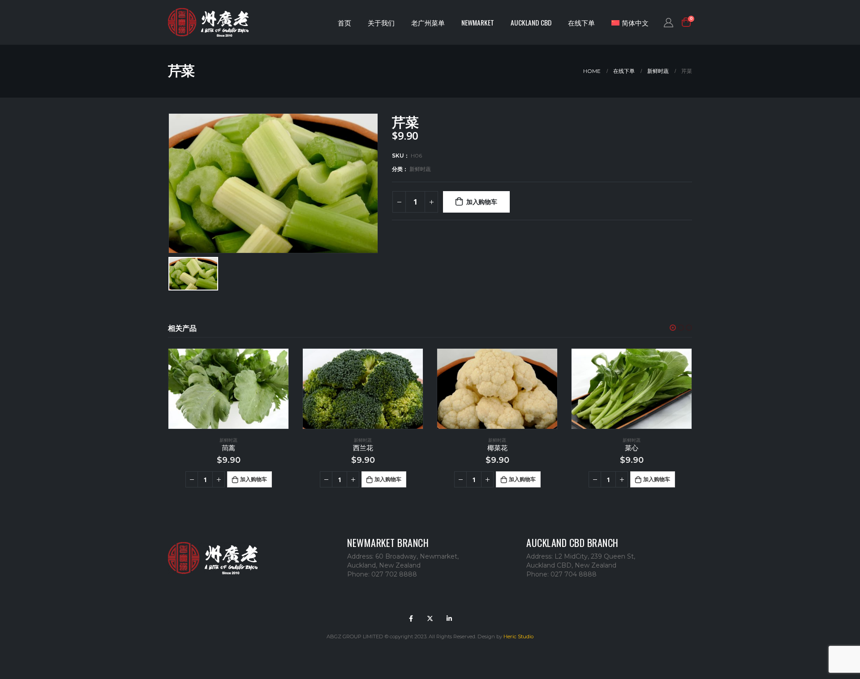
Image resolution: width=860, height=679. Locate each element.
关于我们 (381, 22)
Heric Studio (518, 636)
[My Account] (668, 22)
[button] (673, 327)
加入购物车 (481, 201)
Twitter (430, 618)
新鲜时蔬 (420, 169)
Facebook (410, 618)
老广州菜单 (428, 22)
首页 (344, 22)
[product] (228, 389)
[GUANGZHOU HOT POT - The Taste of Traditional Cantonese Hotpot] (208, 22)
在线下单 (581, 22)
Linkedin (449, 618)
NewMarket (477, 22)
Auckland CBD (531, 22)
